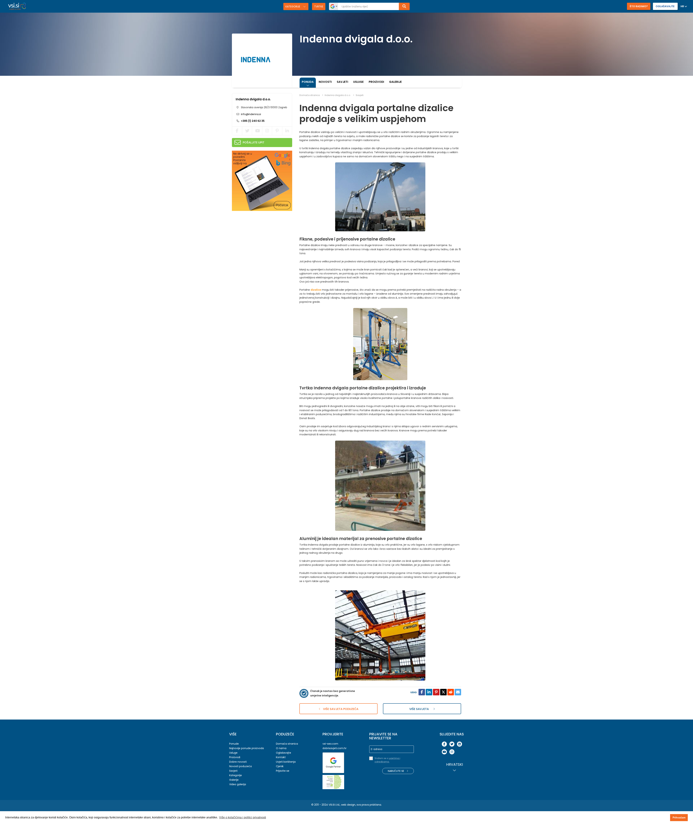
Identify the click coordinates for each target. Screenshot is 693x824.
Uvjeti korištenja (286, 762)
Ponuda (308, 82)
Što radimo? (639, 6)
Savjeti (342, 82)
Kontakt (281, 757)
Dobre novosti (238, 762)
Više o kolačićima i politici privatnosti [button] (242, 817)
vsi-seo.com (330, 744)
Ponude (234, 744)
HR (682, 6)
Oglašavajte (283, 753)
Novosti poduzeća (240, 766)
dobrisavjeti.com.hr (334, 748)
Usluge (358, 82)
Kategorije (293, 6)
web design (348, 804)
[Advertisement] (259, 237)
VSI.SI (332, 804)
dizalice (316, 290)
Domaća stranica (309, 95)
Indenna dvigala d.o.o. (253, 99)
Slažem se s (387, 760)
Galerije (395, 82)
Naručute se (396, 771)
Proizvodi (376, 82)
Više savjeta (419, 709)
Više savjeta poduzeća (340, 709)
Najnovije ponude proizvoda (246, 748)
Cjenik (280, 766)
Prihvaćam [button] (679, 817)
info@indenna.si (250, 114)
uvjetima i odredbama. (387, 760)
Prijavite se (282, 771)
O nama (281, 748)
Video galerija (237, 784)
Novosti (325, 82)
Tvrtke (318, 6)
